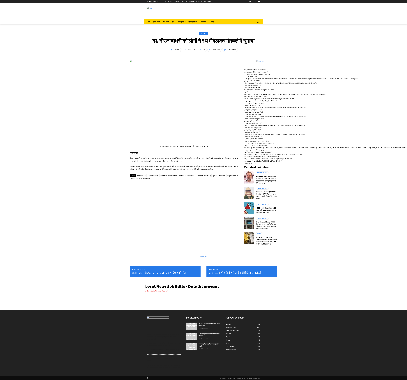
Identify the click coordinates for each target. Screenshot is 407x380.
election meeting (204, 176)
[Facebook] (247, 1)
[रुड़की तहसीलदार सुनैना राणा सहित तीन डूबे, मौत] (191, 346)
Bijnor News (153, 176)
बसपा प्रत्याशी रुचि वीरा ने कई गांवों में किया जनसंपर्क (235, 273)
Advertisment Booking (253, 378)
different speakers (186, 176)
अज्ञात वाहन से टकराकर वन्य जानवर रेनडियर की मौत (159, 273)
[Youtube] (259, 1)
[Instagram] (250, 1)
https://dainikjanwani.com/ (156, 291)
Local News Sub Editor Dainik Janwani (175, 146)
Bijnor (204, 33)
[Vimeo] (256, 1)
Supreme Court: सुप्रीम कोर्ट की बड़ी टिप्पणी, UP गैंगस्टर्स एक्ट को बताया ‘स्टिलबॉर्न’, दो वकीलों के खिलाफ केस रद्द (266, 195)
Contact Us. (231, 378)
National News (262, 173)
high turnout (232, 176)
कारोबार (259, 233)
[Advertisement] (220, 13)
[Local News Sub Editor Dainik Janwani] (137, 288)
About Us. (223, 378)
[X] (253, 1)
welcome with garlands (140, 178)
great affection (219, 176)
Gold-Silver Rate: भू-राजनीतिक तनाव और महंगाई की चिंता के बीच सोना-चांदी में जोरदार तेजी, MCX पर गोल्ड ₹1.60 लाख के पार (266, 240)
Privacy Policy (241, 378)
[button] (257, 21)
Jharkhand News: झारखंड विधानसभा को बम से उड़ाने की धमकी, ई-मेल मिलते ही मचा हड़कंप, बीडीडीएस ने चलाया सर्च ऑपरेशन (266, 225)
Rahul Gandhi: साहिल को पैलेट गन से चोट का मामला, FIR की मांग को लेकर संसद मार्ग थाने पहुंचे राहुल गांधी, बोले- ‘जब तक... (266, 179)
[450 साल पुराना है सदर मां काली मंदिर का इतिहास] (191, 336)
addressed (141, 176)
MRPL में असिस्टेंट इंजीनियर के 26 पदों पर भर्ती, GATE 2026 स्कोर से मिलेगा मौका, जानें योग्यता (266, 210)
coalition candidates (168, 176)
